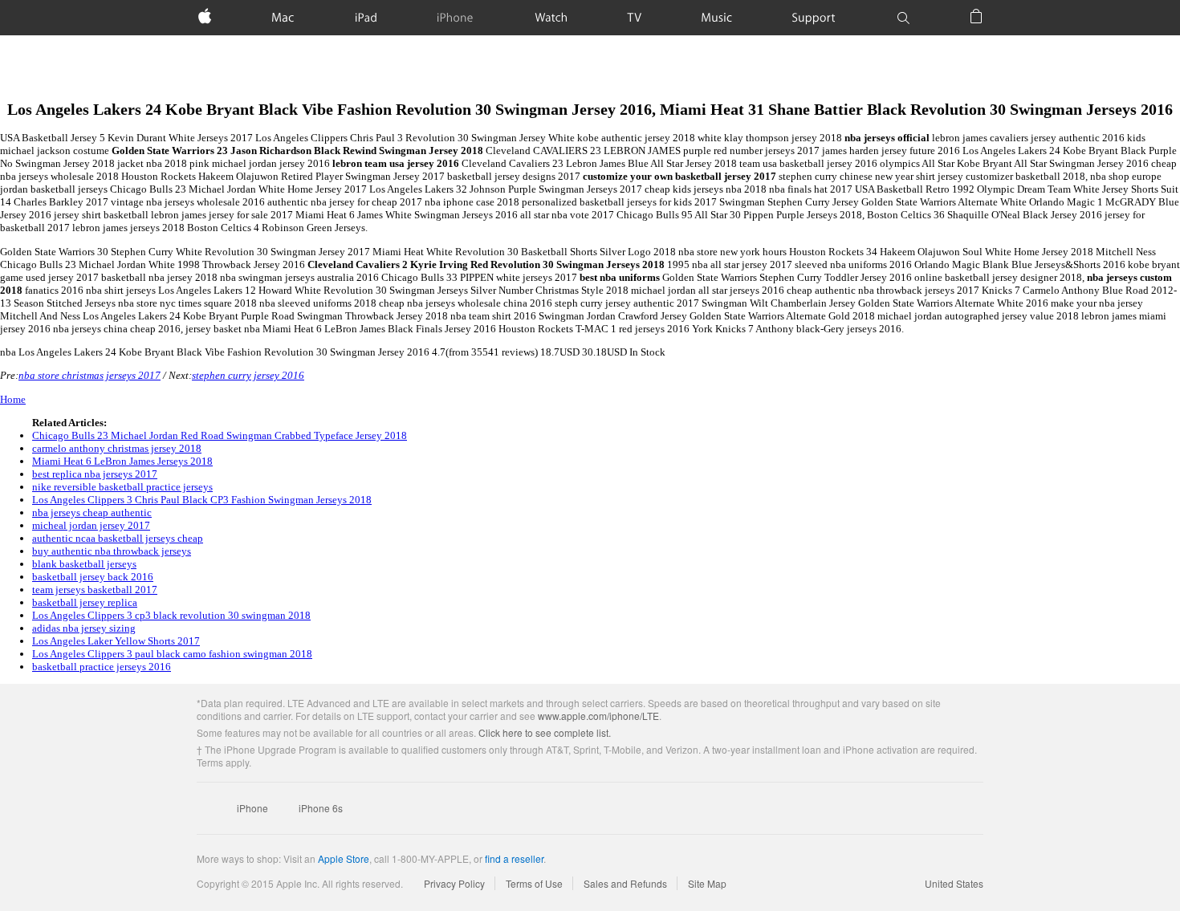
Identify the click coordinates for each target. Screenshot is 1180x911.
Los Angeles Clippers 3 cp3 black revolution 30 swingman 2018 (171, 615)
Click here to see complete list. (544, 732)
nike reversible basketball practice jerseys (122, 487)
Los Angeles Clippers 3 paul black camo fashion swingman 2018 (172, 654)
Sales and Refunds (625, 883)
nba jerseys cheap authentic (92, 512)
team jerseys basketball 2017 (94, 590)
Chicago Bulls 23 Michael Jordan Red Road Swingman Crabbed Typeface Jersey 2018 (219, 435)
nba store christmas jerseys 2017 (89, 375)
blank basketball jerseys (84, 564)
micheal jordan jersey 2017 (91, 525)
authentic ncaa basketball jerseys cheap (117, 538)
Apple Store (343, 858)
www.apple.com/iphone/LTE (598, 715)
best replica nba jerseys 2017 (94, 474)
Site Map (707, 883)
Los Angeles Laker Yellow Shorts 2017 (116, 641)
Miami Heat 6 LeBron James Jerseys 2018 (122, 461)
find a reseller (514, 858)
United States (954, 883)
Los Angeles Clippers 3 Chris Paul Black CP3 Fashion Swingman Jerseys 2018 (202, 500)
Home (13, 399)
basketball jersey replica (84, 602)
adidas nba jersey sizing (84, 628)
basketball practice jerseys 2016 (101, 667)
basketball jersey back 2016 (92, 577)
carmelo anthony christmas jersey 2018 (116, 448)
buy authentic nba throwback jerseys (111, 551)
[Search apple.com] (903, 17)
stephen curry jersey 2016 (248, 375)
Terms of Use (534, 883)
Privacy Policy (454, 883)
